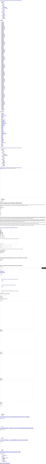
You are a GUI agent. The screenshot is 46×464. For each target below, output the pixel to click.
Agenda (4, 11)
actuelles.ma (2, 114)
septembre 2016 (3, 96)
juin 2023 (2, 46)
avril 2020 (2, 70)
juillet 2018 (2, 82)
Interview (2, 132)
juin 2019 (2, 75)
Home (2, 130)
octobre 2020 (2, 66)
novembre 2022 (3, 50)
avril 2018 (2, 84)
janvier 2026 (2, 26)
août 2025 (2, 29)
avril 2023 (2, 47)
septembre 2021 (3, 59)
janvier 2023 (2, 49)
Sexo (3, 4)
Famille (2, 126)
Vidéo (2, 146)
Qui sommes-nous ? (5, 455)
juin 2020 (2, 69)
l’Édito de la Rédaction (5, 155)
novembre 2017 (3, 87)
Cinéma (4, 157)
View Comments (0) (2, 251)
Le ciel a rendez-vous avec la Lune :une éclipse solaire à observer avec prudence (15, 416)
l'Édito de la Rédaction (4, 133)
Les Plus (2, 134)
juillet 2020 (2, 68)
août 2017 (2, 89)
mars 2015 (2, 108)
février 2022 (2, 56)
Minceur (4, 16)
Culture (2, 8)
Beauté (3, 12)
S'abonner (1, 297)
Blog (2, 119)
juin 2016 (2, 98)
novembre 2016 (3, 95)
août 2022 (2, 52)
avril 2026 (2, 24)
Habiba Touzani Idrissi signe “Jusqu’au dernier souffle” (10, 451)
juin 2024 (2, 38)
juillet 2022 (2, 53)
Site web (1, 247)
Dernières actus (3, 124)
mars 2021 (2, 63)
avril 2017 (2, 92)
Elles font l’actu (3, 1)
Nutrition (4, 17)
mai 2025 (2, 31)
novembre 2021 (3, 58)
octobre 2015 (2, 103)
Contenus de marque (3, 123)
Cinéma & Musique (3, 122)
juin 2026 (2, 23)
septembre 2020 (3, 67)
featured (2, 127)
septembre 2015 (3, 104)
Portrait (2, 141)
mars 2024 (2, 40)
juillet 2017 (2, 90)
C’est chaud (4, 6)
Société (2, 5)
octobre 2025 (2, 28)
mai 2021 (2, 62)
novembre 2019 (3, 73)
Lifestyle (2, 460)
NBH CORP (7, 463)
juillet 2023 (2, 45)
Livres (3, 9)
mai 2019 (2, 76)
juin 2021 (2, 61)
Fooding (4, 461)
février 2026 (2, 25)
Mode (3, 160)
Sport (3, 164)
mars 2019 (2, 77)
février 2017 (2, 93)
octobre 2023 (2, 43)
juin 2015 (2, 106)
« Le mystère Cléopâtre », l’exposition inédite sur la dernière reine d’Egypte (14, 439)
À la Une (2, 2)
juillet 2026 (2, 22)
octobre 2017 (2, 88)
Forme (2, 128)
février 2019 (2, 78)
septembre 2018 (3, 81)
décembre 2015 (3, 102)
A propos (2, 454)
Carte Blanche (3, 121)
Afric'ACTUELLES (3, 115)
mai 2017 (2, 91)
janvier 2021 (2, 64)
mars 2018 (2, 85)
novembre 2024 (3, 35)
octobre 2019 (2, 74)
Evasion (2, 415)
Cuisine (4, 14)
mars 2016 (2, 100)
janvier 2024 (2, 41)
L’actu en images (5, 7)
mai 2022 (2, 54)
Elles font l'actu (3, 125)
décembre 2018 (3, 79)
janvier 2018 (2, 86)
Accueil (1, 168)
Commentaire (1, 243)
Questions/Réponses (3, 142)
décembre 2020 (3, 65)
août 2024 (2, 37)
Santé (3, 3)
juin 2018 (2, 83)
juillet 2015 (2, 105)
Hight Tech (4, 162)
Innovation (4, 18)
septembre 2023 (3, 44)
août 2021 (2, 60)
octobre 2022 (2, 51)
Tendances (2, 15)
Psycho (4, 152)
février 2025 (2, 33)
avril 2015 (2, 107)
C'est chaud (2, 120)
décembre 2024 (3, 34)
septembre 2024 (3, 36)
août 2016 (2, 97)
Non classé (2, 139)
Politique (2, 140)
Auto (2, 118)
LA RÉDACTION (2, 207)
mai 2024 (2, 39)
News (2, 138)
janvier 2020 (2, 72)
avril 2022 (2, 55)
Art (3, 10)
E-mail (1, 246)
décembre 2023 (3, 42)
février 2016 (2, 101)
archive (2, 117)
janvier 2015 (2, 109)
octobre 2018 (2, 80)
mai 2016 (2, 99)
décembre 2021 (3, 57)
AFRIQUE (2, 116)
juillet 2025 (2, 30)
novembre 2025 (3, 27)
